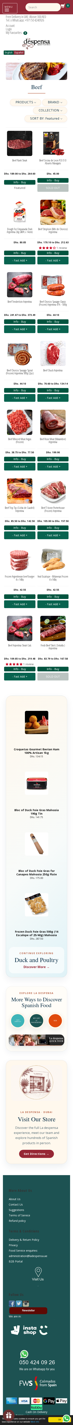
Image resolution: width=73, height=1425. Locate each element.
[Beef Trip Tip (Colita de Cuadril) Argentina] (19, 491)
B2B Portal (16, 1261)
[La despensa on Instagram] (26, 1303)
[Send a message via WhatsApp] (66, 1418)
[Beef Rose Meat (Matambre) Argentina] (53, 422)
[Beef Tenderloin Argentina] (19, 285)
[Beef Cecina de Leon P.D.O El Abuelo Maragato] (53, 143)
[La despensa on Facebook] (12, 1303)
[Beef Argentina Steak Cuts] (19, 628)
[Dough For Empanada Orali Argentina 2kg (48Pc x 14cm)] (19, 212)
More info (35, 1421)
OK (59, 1419)
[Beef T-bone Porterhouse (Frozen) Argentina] (53, 491)
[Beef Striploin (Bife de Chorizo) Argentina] (53, 212)
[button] (25, 102)
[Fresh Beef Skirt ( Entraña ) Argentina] (53, 628)
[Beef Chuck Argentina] (53, 353)
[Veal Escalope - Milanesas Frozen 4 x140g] (53, 560)
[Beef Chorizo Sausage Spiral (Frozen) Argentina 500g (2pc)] (19, 353)
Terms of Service (19, 1215)
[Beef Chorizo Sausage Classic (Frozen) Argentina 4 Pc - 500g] (53, 285)
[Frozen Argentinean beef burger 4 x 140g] (19, 560)
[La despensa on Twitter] (19, 1303)
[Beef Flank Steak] (19, 143)
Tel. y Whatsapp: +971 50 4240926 (25, 20)
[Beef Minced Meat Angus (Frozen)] (19, 422)
